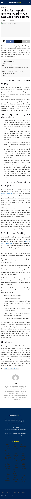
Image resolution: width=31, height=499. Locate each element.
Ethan (4, 20)
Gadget (15, 446)
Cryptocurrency (9, 461)
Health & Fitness (15, 456)
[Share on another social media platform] (26, 41)
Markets (15, 469)
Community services (8, 458)
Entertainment (8, 471)
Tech (23, 466)
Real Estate (23, 446)
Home (2, 7)
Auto (6, 7)
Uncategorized (24, 473)
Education (7, 468)
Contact (24, 492)
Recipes (23, 448)
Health (15, 453)
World (23, 481)
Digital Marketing (7, 463)
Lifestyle (15, 467)
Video (23, 475)
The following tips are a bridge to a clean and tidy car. (16, 68)
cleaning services (6, 194)
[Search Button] (29, 2)
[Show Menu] (2, 2)
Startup (23, 457)
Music (15, 471)
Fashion (7, 476)
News (15, 477)
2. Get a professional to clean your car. (12, 71)
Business (7, 451)
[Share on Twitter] (18, 41)
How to (15, 461)
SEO (23, 453)
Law (15, 465)
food (15, 444)
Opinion (15, 479)
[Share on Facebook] (10, 41)
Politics (23, 444)
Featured (7, 478)
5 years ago (11, 20)
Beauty (8, 448)
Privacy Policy (16, 492)
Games (15, 451)
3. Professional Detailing (8, 73)
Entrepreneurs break (8, 473)
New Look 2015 (15, 474)
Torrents (23, 468)
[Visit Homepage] (15, 2)
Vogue (23, 477)
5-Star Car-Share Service (11, 368)
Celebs (8, 455)
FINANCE (7, 481)
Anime (7, 444)
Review (23, 451)
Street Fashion (23, 460)
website (23, 479)
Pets (15, 481)
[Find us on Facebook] (27, 492)
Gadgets (15, 448)
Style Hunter (23, 463)
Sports (23, 455)
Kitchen (15, 463)
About (8, 492)
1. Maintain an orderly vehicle (10, 66)
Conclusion (5, 75)
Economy (7, 466)
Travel (23, 471)
